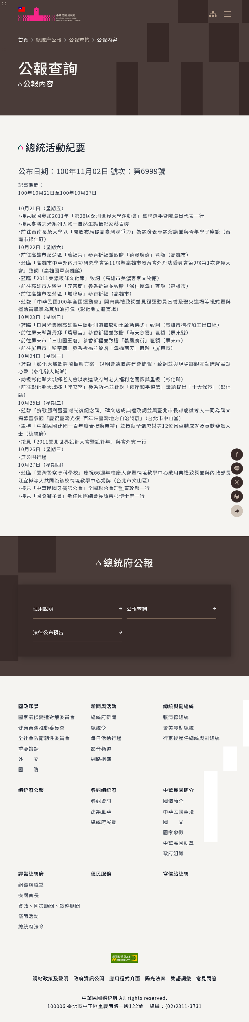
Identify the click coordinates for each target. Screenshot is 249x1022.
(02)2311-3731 (183, 1006)
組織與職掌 (31, 884)
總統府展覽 (104, 821)
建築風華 (101, 811)
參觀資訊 (101, 800)
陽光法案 (155, 978)
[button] (237, 511)
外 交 (28, 759)
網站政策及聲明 (50, 978)
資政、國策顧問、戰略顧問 (49, 905)
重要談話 (28, 748)
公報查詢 (79, 39)
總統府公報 (49, 39)
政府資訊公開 (88, 978)
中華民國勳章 (178, 842)
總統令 (98, 727)
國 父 (173, 821)
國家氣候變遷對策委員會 (46, 717)
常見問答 (206, 978)
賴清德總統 (176, 717)
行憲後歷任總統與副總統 (191, 738)
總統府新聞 (104, 717)
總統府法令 (31, 926)
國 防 (28, 769)
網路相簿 (101, 759)
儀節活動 (28, 916)
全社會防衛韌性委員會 (44, 738)
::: (4, 3)
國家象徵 (173, 832)
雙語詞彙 (181, 978)
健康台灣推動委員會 (41, 727)
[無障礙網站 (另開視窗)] (124, 958)
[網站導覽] (213, 14)
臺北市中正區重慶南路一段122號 (105, 1006)
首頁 (23, 39)
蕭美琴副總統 (178, 727)
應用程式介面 (124, 978)
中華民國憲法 (178, 811)
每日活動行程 (106, 738)
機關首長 (28, 895)
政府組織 (173, 853)
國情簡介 (173, 800)
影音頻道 (101, 748)
